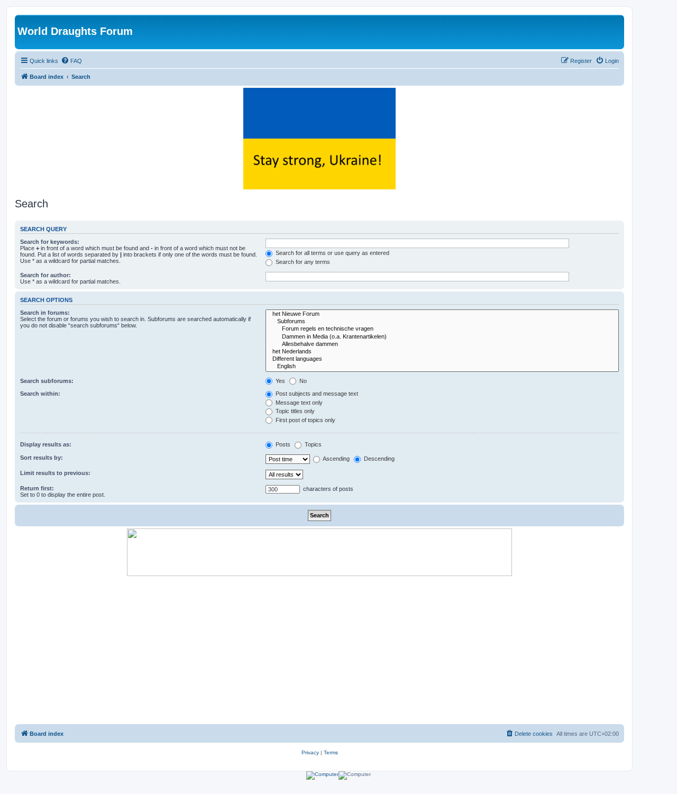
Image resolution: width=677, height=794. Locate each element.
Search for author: (45, 275)
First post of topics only (304, 420)
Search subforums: (47, 381)
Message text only (298, 402)
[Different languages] (442, 359)
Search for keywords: (49, 242)
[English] (442, 366)
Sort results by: (41, 457)
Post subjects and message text (316, 393)
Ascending (336, 458)
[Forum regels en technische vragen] (442, 329)
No (302, 381)
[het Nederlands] (442, 351)
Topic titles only (294, 411)
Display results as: (45, 444)
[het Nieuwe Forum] (442, 314)
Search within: (40, 393)
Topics (312, 444)
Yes (279, 381)
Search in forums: (45, 312)
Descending (378, 458)
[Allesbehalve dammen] (442, 344)
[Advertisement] (319, 650)
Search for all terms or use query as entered (331, 253)
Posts (282, 444)
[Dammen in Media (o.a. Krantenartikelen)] (442, 337)
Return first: (37, 488)
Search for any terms (302, 262)
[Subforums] (442, 321)
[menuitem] (71, 60)
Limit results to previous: (55, 473)
